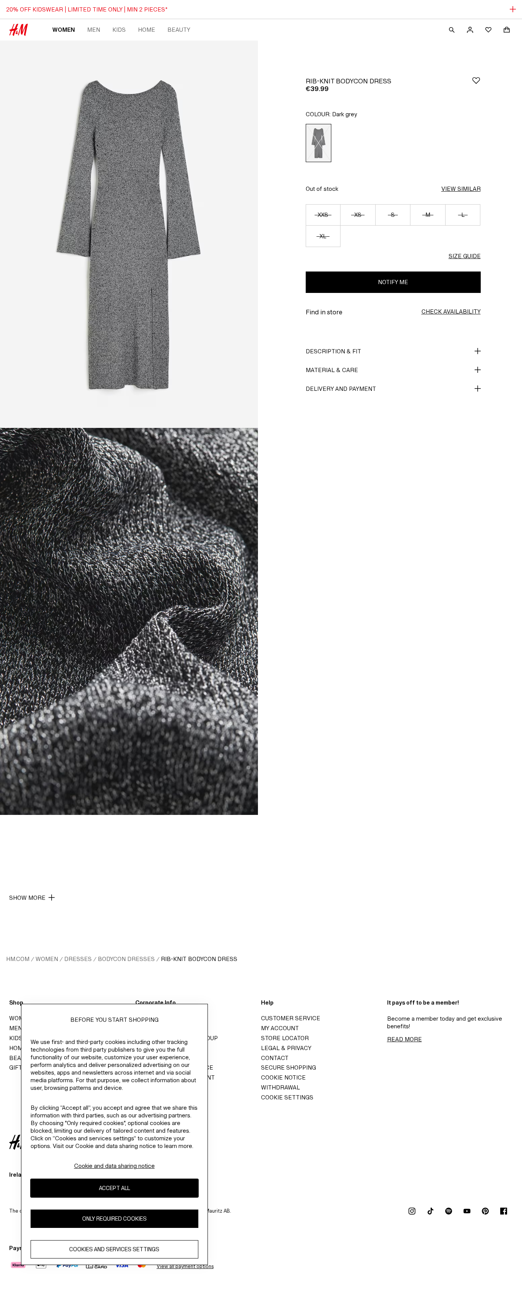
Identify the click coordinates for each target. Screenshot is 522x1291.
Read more (404, 1039)
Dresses (78, 959)
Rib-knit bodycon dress (199, 959)
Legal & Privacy (286, 1048)
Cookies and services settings (114, 1249)
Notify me (393, 282)
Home (146, 29)
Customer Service (290, 1018)
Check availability (451, 311)
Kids (119, 29)
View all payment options (185, 1266)
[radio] (318, 143)
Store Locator (285, 1038)
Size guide (465, 256)
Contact (275, 1058)
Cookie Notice (283, 1077)
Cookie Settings (287, 1097)
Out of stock (322, 188)
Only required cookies (114, 1219)
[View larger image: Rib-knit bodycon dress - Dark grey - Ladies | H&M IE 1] (129, 234)
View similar (461, 188)
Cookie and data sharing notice (114, 1166)
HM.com (17, 959)
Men (93, 29)
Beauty (178, 29)
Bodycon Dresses (126, 959)
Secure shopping (288, 1067)
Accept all (114, 1188)
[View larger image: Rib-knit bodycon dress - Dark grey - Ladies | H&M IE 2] (129, 621)
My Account (280, 1028)
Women (63, 29)
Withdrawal (280, 1087)
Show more (27, 897)
